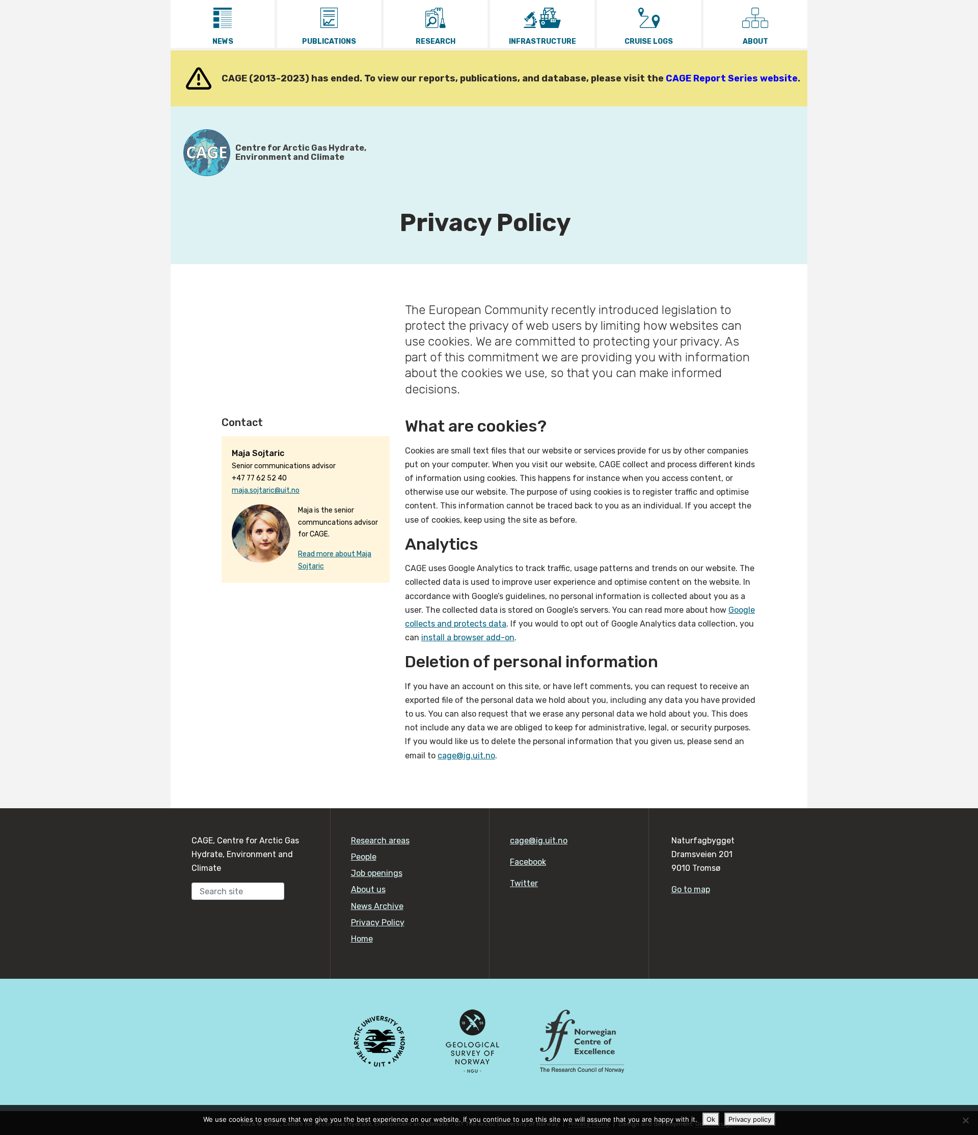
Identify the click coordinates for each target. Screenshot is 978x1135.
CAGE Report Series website (732, 78)
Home (362, 939)
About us (368, 889)
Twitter (524, 883)
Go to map (690, 889)
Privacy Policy (377, 922)
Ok (711, 1119)
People (363, 857)
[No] (965, 1120)
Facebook (528, 862)
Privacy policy (749, 1119)
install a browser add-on (467, 637)
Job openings (376, 873)
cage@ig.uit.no (466, 755)
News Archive (377, 906)
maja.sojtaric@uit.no (266, 490)
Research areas (380, 840)
